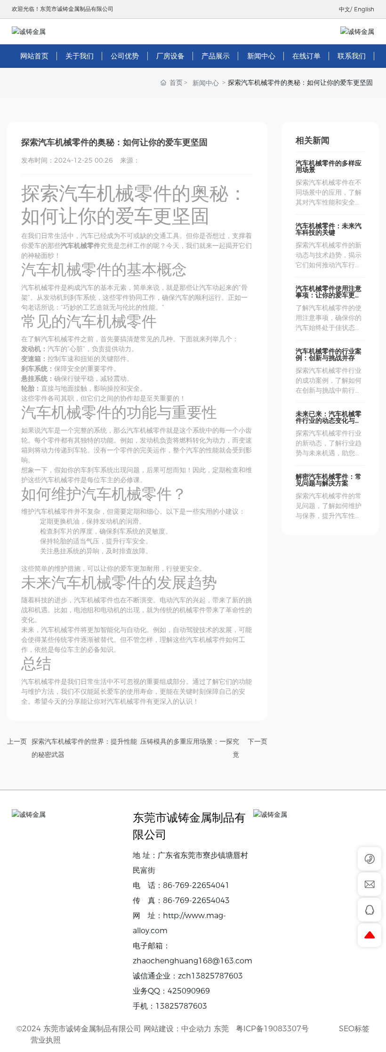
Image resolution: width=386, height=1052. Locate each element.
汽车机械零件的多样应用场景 (329, 166)
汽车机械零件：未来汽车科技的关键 (329, 229)
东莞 (221, 1028)
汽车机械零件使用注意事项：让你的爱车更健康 (329, 295)
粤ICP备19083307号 (272, 1028)
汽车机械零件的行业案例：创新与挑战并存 (329, 354)
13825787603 (181, 1006)
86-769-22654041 (196, 885)
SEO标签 (354, 1028)
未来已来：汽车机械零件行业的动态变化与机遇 (329, 420)
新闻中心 (206, 83)
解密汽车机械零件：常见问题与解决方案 (329, 479)
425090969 (189, 990)
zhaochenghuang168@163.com (192, 960)
